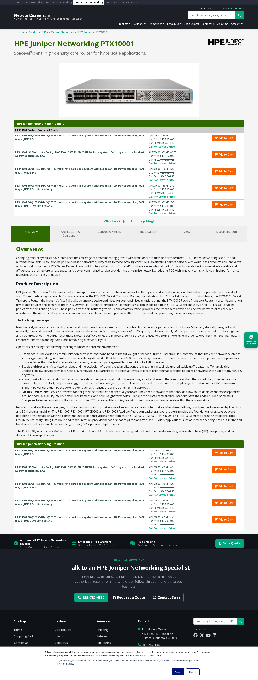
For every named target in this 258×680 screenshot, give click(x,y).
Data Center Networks (59, 32)
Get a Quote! (191, 23)
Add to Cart (225, 138)
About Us (222, 23)
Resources (173, 23)
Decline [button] (193, 671)
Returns (102, 636)
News (59, 636)
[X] (202, 635)
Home (21, 32)
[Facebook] (195, 635)
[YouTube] (208, 635)
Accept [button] (178, 671)
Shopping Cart (23, 636)
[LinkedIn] (214, 635)
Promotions (155, 23)
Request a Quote (131, 597)
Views (187, 232)
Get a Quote (231, 543)
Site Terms (104, 643)
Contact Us (207, 23)
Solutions (138, 23)
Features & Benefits (109, 232)
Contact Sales (169, 597)
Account (235, 23)
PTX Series (85, 32)
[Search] (240, 621)
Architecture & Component (70, 233)
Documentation (226, 232)
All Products (63, 630)
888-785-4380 (236, 8)
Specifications (148, 232)
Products (123, 23)
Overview (31, 232)
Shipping (102, 630)
